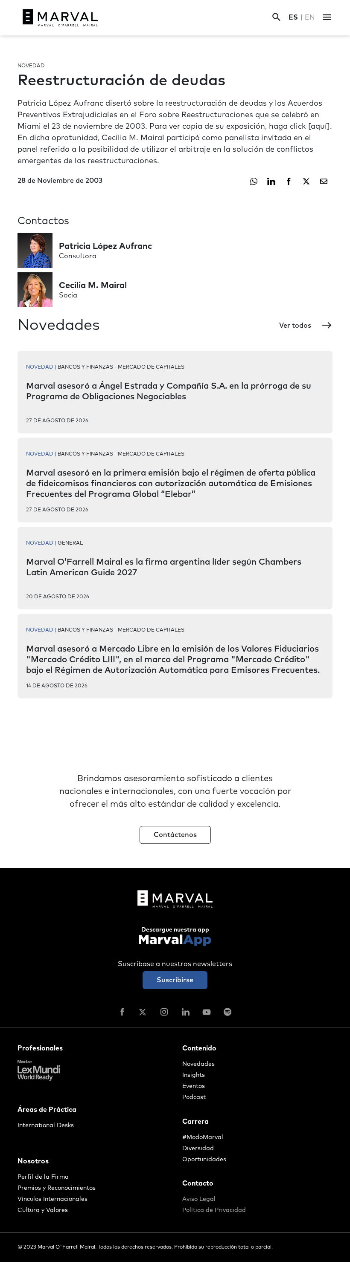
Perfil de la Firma (43, 1177)
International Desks (46, 1125)
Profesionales (40, 1048)
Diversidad (198, 1148)
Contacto (197, 1183)
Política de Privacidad (214, 1210)
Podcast (194, 1097)
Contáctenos (175, 834)
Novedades (198, 1064)
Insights (193, 1075)
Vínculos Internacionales (53, 1199)
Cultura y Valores (43, 1210)
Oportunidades (204, 1160)
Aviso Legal (199, 1199)
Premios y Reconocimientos (57, 1188)
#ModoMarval (202, 1137)
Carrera (195, 1121)
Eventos (193, 1086)
